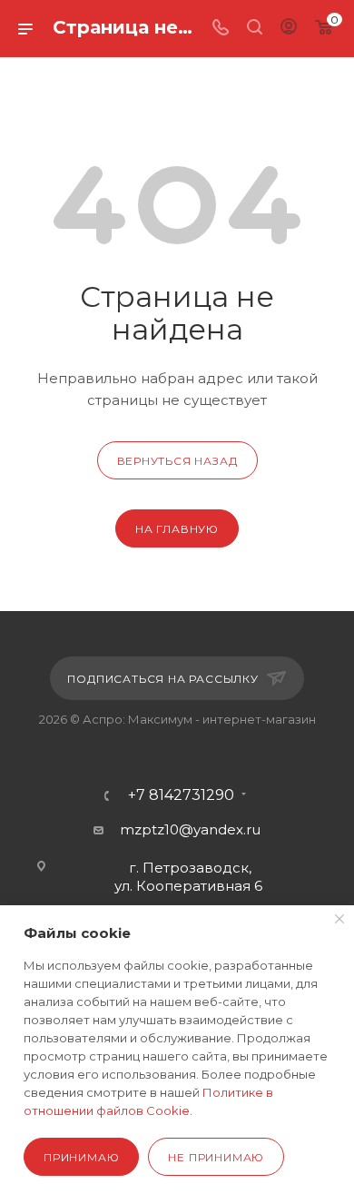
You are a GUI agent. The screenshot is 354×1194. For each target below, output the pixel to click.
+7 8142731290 (181, 795)
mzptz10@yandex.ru (190, 829)
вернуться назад (177, 461)
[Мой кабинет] (288, 28)
